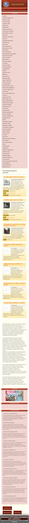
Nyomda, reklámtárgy (7, 129)
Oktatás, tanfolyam (6, 131)
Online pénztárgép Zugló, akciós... (9, 496)
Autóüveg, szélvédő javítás (8, 40)
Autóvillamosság (6, 42)
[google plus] (6, 0)
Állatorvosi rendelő (6, 19)
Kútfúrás (4, 119)
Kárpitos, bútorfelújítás (7, 104)
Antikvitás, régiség (6, 21)
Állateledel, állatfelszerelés (8, 17)
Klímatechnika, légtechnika (8, 112)
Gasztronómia (5, 91)
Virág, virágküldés (6, 163)
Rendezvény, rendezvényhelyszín (9, 138)
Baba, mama (5, 44)
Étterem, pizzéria (6, 76)
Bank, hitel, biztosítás (7, 46)
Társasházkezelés (6, 153)
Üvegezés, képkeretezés (7, 157)
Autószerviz (5, 38)
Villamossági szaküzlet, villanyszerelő (10, 161)
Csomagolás (5, 63)
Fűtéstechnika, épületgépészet (8, 87)
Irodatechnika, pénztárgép (8, 102)
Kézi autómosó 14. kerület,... (8, 459)
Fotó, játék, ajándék (6, 83)
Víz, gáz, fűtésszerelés (7, 164)
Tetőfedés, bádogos (6, 155)
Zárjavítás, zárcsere (6, 166)
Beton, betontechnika (7, 51)
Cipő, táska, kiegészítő (7, 61)
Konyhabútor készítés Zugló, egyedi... (10, 477)
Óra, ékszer (5, 134)
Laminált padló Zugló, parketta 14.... (10, 468)
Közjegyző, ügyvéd (6, 117)
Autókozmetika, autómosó (8, 33)
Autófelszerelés (6, 27)
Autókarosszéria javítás (7, 29)
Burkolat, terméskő (6, 57)
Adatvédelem (17, 512)
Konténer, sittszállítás (7, 114)
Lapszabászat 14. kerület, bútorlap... (10, 413)
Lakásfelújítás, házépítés (7, 121)
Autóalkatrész (5, 25)
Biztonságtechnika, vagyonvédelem (9, 53)
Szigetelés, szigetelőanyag (8, 149)
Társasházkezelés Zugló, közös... (9, 486)
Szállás (4, 144)
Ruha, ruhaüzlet (6, 140)
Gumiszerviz (5, 95)
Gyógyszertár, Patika (7, 97)
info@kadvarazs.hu (10, 217)
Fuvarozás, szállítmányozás (8, 89)
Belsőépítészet (5, 50)
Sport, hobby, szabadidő (7, 142)
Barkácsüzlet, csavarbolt (7, 48)
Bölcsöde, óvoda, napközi (7, 55)
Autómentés (5, 34)
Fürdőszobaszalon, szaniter (8, 85)
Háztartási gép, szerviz (7, 98)
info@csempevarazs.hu (11, 193)
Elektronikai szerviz (6, 72)
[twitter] (4, 0)
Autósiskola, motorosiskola (8, 36)
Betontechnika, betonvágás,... (9, 422)
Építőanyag (5, 74)
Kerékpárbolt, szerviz (7, 106)
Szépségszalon (5, 147)
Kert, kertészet (5, 108)
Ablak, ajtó (5, 16)
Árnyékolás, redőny (6, 23)
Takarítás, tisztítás (6, 151)
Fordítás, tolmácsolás (7, 82)
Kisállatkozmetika (6, 110)
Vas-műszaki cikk (6, 159)
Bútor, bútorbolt (6, 59)
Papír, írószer (5, 136)
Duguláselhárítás (6, 68)
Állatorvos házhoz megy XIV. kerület (10, 431)
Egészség (4, 70)
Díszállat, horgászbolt (7, 66)
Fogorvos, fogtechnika (7, 80)
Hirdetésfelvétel (7, 508)
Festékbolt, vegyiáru (6, 78)
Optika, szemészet (6, 132)
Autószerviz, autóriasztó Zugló (9, 440)
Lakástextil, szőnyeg (6, 123)
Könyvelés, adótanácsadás (8, 115)
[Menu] (26, 9)
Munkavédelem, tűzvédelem (8, 127)
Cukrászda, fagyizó (6, 65)
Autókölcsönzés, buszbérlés (8, 31)
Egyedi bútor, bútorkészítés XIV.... (9, 449)
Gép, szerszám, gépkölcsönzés (9, 93)
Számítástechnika (6, 146)
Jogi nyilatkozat (7, 512)
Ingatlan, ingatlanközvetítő (8, 100)
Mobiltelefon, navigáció (7, 125)
